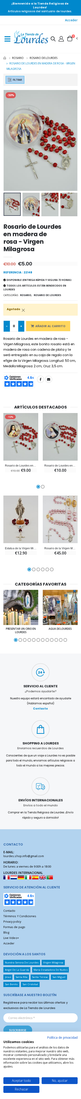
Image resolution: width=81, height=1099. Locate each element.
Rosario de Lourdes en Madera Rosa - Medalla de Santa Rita (60, 465)
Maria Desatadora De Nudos (50, 969)
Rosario (17, 58)
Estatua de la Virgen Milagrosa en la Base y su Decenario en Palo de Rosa (21, 548)
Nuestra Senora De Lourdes (21, 962)
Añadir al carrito (50, 326)
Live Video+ (11, 938)
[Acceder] (61, 38)
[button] (53, 39)
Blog (6, 932)
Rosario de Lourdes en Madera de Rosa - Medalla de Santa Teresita (21, 465)
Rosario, (26, 295)
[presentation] (10, 140)
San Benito (11, 984)
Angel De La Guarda (17, 969)
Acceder (71, 20)
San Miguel (59, 977)
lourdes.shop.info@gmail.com (23, 856)
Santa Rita (21, 977)
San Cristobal (30, 984)
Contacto (40, 708)
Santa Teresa (40, 977)
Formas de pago (14, 927)
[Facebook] (40, 379)
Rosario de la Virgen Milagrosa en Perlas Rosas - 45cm (60, 548)
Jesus (8, 977)
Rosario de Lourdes (43, 58)
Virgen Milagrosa (53, 962)
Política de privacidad (62, 1037)
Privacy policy (12, 922)
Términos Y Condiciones (19, 916)
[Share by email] (48, 379)
